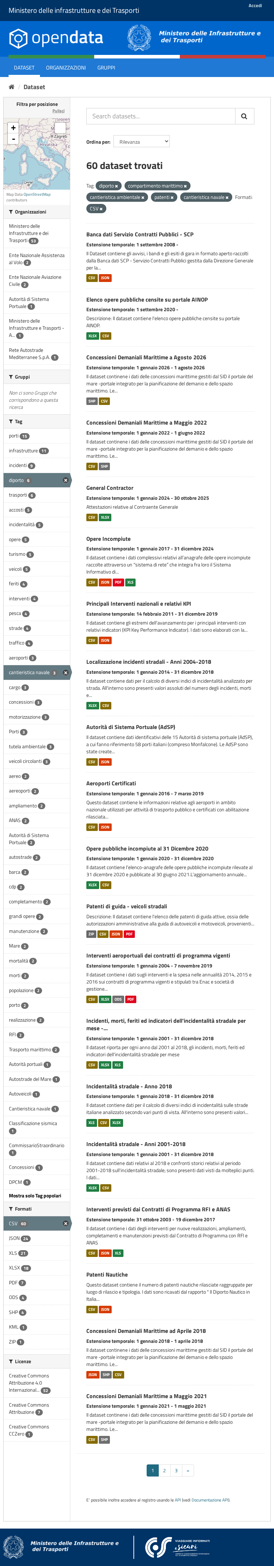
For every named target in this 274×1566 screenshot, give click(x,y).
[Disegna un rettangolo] (60, 128)
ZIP (91, 934)
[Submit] (244, 116)
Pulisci (58, 110)
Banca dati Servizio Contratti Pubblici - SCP (139, 234)
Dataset (24, 67)
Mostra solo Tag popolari (35, 1195)
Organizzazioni (66, 67)
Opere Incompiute (108, 538)
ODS (118, 999)
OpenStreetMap (37, 194)
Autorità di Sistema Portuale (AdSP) (130, 727)
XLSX (92, 336)
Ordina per (97, 141)
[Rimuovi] (116, 186)
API (178, 1500)
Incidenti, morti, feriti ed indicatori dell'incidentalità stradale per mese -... (166, 1024)
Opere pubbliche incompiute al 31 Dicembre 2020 (147, 848)
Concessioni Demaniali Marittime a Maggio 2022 (146, 422)
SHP (91, 401)
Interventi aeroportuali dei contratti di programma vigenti (158, 955)
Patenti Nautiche (107, 1274)
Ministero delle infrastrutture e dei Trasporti (74, 10)
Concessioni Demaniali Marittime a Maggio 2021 (146, 1396)
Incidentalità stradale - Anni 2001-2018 (136, 1144)
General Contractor (109, 487)
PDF (118, 582)
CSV (91, 278)
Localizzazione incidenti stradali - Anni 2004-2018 (148, 661)
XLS (130, 582)
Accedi (255, 5)
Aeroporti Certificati (111, 783)
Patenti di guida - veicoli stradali (126, 906)
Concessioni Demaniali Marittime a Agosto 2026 (146, 357)
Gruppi (106, 67)
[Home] (12, 87)
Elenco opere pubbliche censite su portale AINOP (147, 299)
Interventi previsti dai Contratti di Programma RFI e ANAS (158, 1209)
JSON (105, 278)
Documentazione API (210, 1500)
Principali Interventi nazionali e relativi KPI (138, 603)
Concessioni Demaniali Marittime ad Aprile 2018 (146, 1330)
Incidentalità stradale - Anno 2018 (129, 1086)
